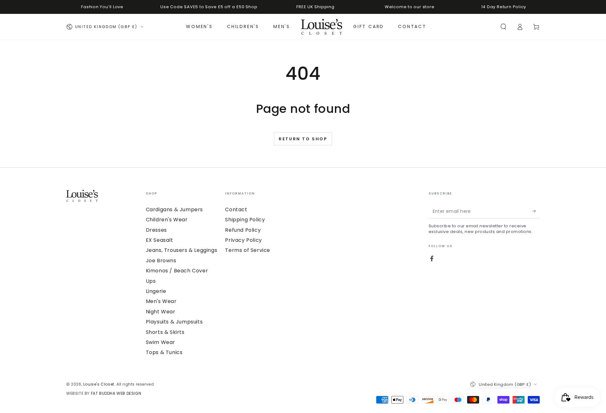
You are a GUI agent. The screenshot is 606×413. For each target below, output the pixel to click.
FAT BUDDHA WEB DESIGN (116, 393)
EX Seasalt (159, 240)
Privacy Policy (243, 240)
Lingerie (156, 291)
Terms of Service (247, 250)
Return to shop (303, 139)
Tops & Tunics (164, 352)
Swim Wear (160, 342)
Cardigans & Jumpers (174, 209)
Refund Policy (243, 230)
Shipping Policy (245, 219)
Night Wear (160, 311)
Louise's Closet (98, 384)
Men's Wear (161, 301)
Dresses (156, 230)
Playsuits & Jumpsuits (174, 321)
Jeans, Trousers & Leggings (181, 250)
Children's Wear (167, 219)
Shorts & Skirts (165, 332)
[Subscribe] (536, 211)
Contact (236, 209)
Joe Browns (161, 260)
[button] (503, 27)
